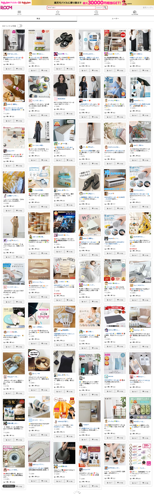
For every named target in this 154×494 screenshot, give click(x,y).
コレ (9, 68)
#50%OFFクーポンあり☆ (114, 151)
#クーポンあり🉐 (36, 57)
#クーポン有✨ (111, 333)
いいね (20, 68)
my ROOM (135, 13)
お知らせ (96, 13)
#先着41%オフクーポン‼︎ (89, 428)
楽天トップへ (148, 7)
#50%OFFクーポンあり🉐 (113, 380)
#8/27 (133, 289)
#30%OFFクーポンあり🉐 (14, 57)
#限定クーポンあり (93, 57)
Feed (19, 13)
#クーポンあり (141, 194)
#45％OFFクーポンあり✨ (87, 335)
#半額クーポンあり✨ (137, 57)
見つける (57, 13)
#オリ (44, 287)
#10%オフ (64, 334)
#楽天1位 (82, 57)
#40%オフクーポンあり (36, 468)
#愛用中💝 (119, 333)
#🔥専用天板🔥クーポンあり (63, 147)
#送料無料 (57, 334)
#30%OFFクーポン (63, 426)
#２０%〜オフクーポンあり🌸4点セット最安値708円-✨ (13, 109)
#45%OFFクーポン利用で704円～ (114, 243)
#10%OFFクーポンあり (12, 335)
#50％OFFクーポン (87, 104)
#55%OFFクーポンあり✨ (62, 285)
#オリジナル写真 (86, 151)
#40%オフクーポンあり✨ (89, 242)
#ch (142, 291)
